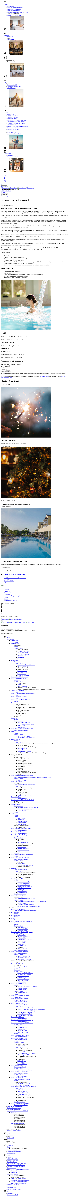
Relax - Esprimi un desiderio (18, 1183)
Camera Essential (22, 892)
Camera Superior (22, 891)
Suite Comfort (21, 818)
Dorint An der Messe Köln (18, 909)
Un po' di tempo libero (23, 654)
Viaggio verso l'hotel (19, 997)
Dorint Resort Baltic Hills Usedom (20, 1035)
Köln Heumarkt (15, 912)
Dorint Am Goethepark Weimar (19, 1038)
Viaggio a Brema (15, 1171)
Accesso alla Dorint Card (14, 134)
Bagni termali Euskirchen (24, 751)
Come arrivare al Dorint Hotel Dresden (24, 784)
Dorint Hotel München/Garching (19, 983)
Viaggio (16, 642)
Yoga (8, 83)
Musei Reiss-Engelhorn (24, 956)
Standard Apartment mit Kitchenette (27, 986)
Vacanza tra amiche (23, 842)
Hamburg (13, 868)
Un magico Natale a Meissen (25, 973)
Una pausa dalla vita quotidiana (26, 904)
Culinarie (6, 35)
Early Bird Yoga (22, 935)
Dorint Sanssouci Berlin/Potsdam (19, 998)
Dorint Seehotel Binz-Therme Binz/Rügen (22, 728)
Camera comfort (22, 822)
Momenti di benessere (23, 848)
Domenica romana (22, 671)
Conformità (7, 591)
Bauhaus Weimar (22, 1064)
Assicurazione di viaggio (10, 600)
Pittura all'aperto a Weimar (24, 1055)
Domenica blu (21, 942)
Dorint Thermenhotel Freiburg (19, 835)
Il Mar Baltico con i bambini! (25, 1094)
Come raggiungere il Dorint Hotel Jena (24, 898)
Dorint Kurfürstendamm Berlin (19, 696)
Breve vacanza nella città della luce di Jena (29, 906)
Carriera (6, 597)
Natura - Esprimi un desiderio (18, 1178)
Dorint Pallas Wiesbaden (17, 1065)
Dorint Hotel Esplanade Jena (18, 895)
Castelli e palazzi (22, 903)
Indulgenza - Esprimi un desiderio (20, 1180)
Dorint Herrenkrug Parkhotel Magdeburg (22, 932)
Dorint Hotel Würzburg (17, 1077)
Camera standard (22, 824)
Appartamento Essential (24, 885)
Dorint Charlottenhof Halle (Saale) (20, 857)
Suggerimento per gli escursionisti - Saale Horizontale (32, 901)
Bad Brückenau (15, 643)
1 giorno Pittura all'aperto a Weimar (27, 1053)
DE (5, 175)
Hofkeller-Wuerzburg (23, 1085)
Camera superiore (22, 821)
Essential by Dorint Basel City (19, 690)
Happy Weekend (22, 810)
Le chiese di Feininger (23, 1052)
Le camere (17, 880)
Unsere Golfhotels (12, 85)
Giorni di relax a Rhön (23, 651)
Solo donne (21, 944)
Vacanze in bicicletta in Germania (16, 123)
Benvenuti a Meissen (23, 979)
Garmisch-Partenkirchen (17, 1123)
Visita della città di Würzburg (22, 1079)
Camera (16, 816)
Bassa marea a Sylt (23, 1027)
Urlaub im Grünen (12, 118)
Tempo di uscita (22, 674)
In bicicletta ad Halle (23, 863)
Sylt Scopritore (21, 1029)
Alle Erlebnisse (11, 88)
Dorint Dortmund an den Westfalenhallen (22, 775)
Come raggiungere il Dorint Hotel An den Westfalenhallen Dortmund (32, 777)
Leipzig (13, 918)
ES (5, 180)
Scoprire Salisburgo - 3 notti (25, 1012)
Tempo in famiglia (22, 686)
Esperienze (7, 82)
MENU (3, 192)
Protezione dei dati (9, 581)
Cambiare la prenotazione (14, 15)
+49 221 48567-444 (6, 191)
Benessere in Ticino (23, 929)
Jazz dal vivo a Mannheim (24, 959)
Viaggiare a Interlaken (20, 894)
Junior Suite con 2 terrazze (25, 886)
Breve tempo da (22, 847)
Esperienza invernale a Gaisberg (26, 1011)
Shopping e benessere (23, 957)
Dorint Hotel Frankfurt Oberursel (19, 831)
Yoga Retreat (21, 1089)
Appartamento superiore (24, 882)
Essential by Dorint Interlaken (19, 879)
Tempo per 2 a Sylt (23, 1032)
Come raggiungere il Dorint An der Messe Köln (26, 910)
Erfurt (12, 813)
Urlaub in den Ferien (12, 117)
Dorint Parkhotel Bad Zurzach (19, 678)
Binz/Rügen (14, 718)
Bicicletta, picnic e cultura (24, 795)
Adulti (2, 368)
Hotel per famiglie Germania (15, 7)
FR (5, 181)
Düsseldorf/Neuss (15, 804)
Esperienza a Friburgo (23, 850)
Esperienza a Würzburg (24, 1083)
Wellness (20, 684)
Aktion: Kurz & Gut (12, 115)
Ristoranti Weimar (19, 1042)
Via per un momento (23, 652)
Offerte (6, 112)
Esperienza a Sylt (22, 1030)
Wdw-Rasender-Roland (24, 722)
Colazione (10, 36)
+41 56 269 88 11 (44, 376)
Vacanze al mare (11, 124)
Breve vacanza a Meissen (24, 974)
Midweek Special (22, 1091)
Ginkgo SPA (21, 1062)
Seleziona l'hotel (5, 364)
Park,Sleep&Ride (22, 992)
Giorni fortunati (22, 945)
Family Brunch (21, 1045)
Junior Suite (21, 819)
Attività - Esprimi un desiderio (19, 1181)
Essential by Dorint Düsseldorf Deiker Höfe (22, 800)
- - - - (8, 131)
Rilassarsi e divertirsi (23, 977)
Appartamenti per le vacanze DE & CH (17, 12)
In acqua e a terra (22, 748)
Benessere (17, 680)
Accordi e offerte (18, 648)
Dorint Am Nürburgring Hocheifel (20, 995)
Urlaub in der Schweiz (13, 129)
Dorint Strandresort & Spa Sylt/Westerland (22, 1023)
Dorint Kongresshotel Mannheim (19, 951)
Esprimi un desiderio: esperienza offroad (28, 807)
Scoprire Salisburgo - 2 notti (25, 1014)
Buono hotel (7, 153)
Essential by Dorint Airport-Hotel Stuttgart (22, 1020)
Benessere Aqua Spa (19, 1000)
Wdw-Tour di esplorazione (25, 809)
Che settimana (21, 1026)
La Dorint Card (11, 132)
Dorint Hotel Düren (16, 797)
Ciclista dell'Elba (22, 938)
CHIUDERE (4, 194)
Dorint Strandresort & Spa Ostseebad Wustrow (23, 1086)
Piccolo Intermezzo (23, 666)
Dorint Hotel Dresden (16, 781)
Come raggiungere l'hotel (21, 730)
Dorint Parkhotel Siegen (17, 1017)
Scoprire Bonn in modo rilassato (26, 737)
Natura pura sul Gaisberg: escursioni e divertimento (31, 1009)
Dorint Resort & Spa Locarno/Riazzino (21, 921)
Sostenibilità (7, 594)
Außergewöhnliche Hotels (14, 86)
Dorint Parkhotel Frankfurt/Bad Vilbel (21, 828)
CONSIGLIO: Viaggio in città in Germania (18, 126)
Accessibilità (7, 592)
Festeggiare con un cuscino (25, 939)
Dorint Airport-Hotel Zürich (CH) (20, 1103)
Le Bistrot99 (10, 39)
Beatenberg (14, 1112)
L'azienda (6, 589)
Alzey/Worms (14, 640)
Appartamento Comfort (24, 883)
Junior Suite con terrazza (24, 888)
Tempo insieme (22, 941)
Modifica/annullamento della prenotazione (15, 578)
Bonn (12, 731)
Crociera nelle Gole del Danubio (26, 665)
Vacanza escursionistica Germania (16, 121)
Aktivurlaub (10, 114)
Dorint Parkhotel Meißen (17, 963)
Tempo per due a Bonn (24, 736)
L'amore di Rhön (22, 655)
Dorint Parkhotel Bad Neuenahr (19, 677)
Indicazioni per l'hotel (20, 1067)
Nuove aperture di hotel (13, 10)
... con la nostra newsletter (14, 574)
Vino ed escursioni (22, 930)
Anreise (16, 646)
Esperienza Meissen (23, 980)
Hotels (5, 4)
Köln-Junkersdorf (15, 915)
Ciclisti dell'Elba (22, 982)
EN (5, 177)
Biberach (13, 702)
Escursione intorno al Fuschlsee (26, 1008)
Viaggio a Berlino (15, 1172)
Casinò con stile (22, 780)
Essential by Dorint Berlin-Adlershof (20, 699)
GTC (5, 582)
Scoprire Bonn (21, 750)
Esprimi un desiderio (12, 127)
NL (5, 178)
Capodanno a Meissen (23, 976)
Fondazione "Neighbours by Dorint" (13, 596)
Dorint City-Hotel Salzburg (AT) (19, 1003)
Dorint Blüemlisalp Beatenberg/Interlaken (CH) (23, 693)
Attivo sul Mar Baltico (23, 1092)
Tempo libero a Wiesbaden (25, 1070)
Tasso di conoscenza (23, 658)
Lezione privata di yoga (24, 936)
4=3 (19, 851)
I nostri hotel (10, 6)
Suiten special (21, 727)
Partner (6, 599)
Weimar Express (22, 1061)
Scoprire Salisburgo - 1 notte (25, 1015)
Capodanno (21, 657)
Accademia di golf (22, 672)
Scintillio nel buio (22, 948)
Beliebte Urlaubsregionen (14, 9)
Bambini (3, 369)
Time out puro (21, 725)
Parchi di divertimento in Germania (16, 120)
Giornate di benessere (23, 675)
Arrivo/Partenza (5, 366)
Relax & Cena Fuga (23, 927)
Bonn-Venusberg (15, 739)
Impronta (6, 579)
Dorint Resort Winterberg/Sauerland (20, 1071)
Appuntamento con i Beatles (25, 865)
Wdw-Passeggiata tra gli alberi (26, 724)
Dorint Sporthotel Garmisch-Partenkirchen (22, 854)
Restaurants (17, 970)
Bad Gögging (14, 660)
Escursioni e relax (22, 1076)
